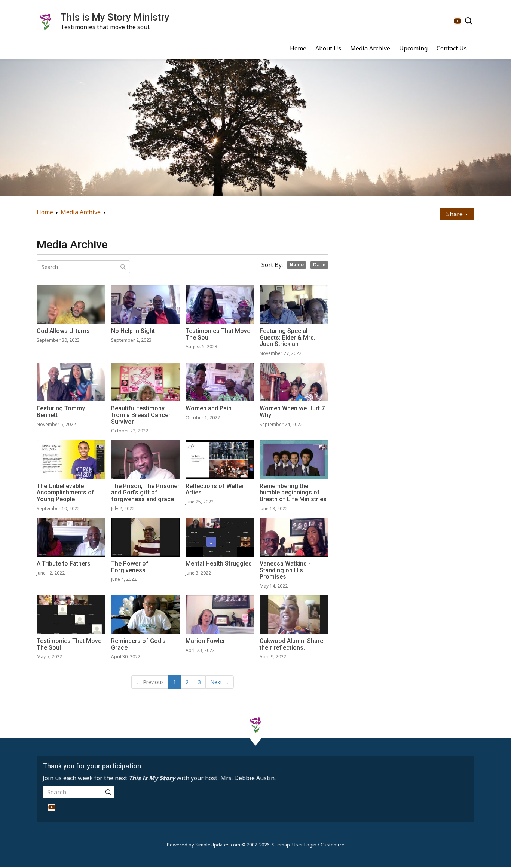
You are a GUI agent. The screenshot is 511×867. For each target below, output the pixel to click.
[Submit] (108, 792)
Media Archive (370, 48)
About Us (328, 48)
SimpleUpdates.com (217, 844)
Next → (219, 682)
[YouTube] (457, 21)
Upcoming (413, 48)
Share (455, 214)
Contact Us (452, 48)
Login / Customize (324, 844)
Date (319, 264)
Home (298, 48)
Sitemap (281, 844)
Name (297, 264)
